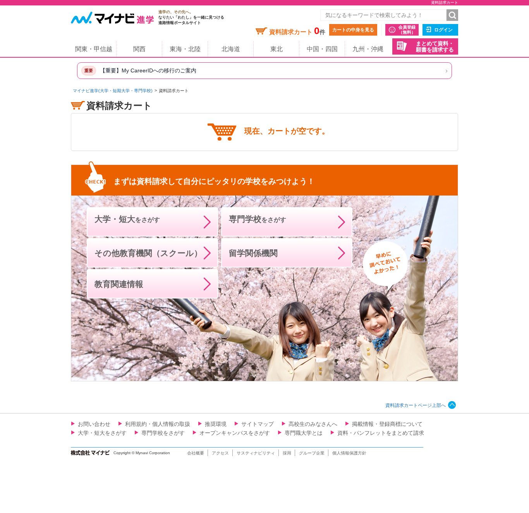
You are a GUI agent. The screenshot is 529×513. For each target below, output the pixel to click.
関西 (139, 49)
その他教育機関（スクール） (148, 253)
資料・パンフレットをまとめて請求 (380, 433)
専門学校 (257, 218)
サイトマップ (257, 424)
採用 (287, 453)
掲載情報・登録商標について (387, 424)
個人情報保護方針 (349, 453)
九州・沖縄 (367, 49)
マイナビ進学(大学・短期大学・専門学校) (113, 90)
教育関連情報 (118, 284)
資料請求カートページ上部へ (415, 405)
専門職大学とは (304, 433)
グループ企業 (312, 453)
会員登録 (407, 29)
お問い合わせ (94, 424)
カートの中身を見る (353, 30)
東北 (276, 49)
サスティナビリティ (256, 453)
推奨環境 (216, 424)
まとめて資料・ (435, 46)
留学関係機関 (253, 253)
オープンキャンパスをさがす (234, 433)
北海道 (231, 49)
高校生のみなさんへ (313, 424)
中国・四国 (322, 49)
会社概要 (195, 453)
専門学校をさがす (163, 433)
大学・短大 (127, 218)
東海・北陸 (185, 49)
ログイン (443, 30)
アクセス (220, 453)
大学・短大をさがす (102, 433)
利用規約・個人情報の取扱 (157, 424)
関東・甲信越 (93, 49)
